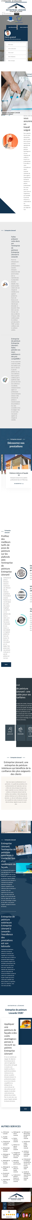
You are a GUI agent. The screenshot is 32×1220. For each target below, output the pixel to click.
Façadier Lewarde (5, 1137)
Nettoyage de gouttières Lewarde (6, 1156)
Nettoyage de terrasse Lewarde (6, 1162)
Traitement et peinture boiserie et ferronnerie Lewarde (16, 1178)
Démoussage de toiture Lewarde (6, 1149)
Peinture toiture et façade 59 (19, 474)
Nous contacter (24, 27)
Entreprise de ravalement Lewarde (6, 1143)
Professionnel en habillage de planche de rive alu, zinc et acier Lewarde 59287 (27, 1164)
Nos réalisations (13, 27)
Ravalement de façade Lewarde (6, 1175)
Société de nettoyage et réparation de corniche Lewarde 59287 (27, 1176)
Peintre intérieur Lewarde (15, 1140)
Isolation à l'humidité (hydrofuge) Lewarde (27, 1154)
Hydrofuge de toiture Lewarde (6, 1181)
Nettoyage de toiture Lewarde (16, 1134)
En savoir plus (18, 483)
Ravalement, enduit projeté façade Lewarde (27, 1145)
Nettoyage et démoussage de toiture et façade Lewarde (27, 1135)
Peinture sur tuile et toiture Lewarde (16, 1147)
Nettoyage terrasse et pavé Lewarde (17, 1162)
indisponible (7, 1)
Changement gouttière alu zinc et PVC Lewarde (16, 1155)
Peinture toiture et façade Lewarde (15, 1169)
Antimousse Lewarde (6, 1133)
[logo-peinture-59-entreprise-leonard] (16, 7)
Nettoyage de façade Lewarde (6, 1168)
